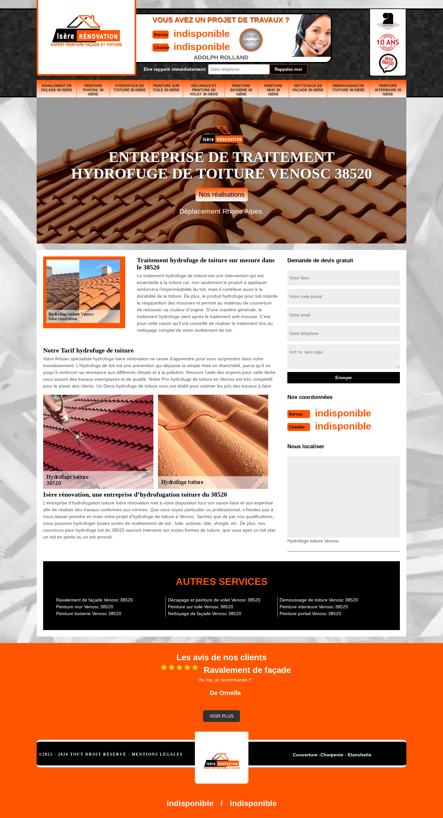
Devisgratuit (251, 39)
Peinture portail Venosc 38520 (310, 613)
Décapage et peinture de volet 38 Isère (204, 90)
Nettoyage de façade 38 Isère (308, 88)
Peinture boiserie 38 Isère (241, 90)
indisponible (202, 33)
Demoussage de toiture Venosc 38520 (319, 599)
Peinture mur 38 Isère (273, 90)
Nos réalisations (222, 194)
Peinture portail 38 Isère (93, 90)
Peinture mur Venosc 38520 (84, 606)
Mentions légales (157, 754)
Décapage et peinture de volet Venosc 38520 (214, 599)
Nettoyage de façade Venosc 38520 (204, 613)
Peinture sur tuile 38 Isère (166, 88)
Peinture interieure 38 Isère (388, 90)
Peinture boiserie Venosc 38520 (88, 613)
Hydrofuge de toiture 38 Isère (130, 88)
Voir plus (221, 716)
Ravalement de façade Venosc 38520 (94, 599)
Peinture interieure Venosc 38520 (314, 606)
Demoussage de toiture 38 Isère (348, 88)
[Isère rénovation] (221, 758)
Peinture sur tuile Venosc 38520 (200, 606)
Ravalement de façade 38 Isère (56, 88)
